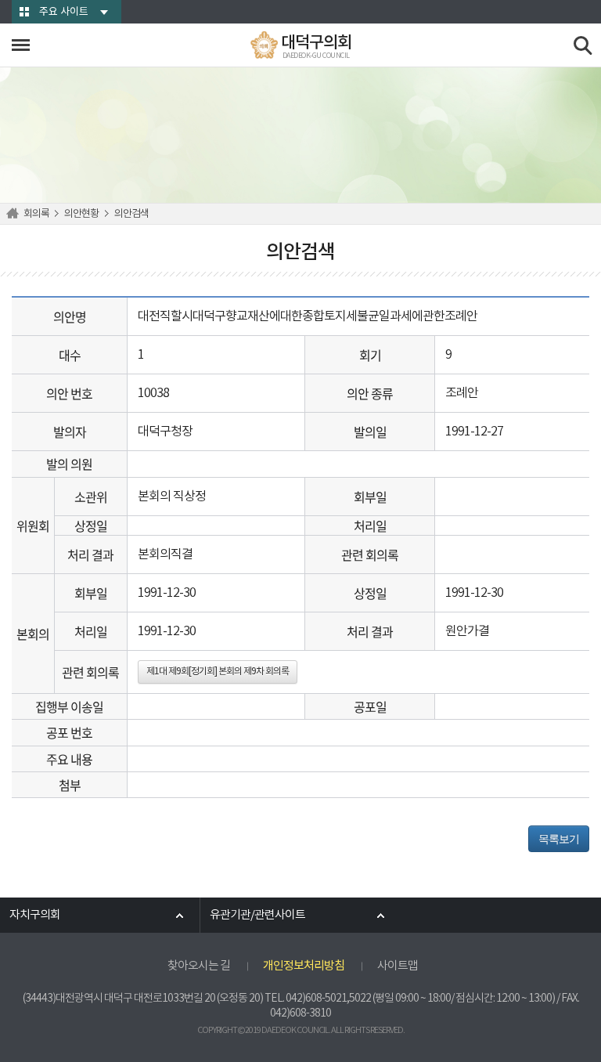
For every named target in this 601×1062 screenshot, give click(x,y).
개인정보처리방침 (303, 966)
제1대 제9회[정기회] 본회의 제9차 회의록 (217, 671)
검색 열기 (583, 46)
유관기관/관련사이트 (257, 915)
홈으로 (14, 214)
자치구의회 (34, 915)
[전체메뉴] (21, 45)
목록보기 (558, 839)
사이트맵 (397, 966)
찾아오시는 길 (198, 966)
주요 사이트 (63, 12)
